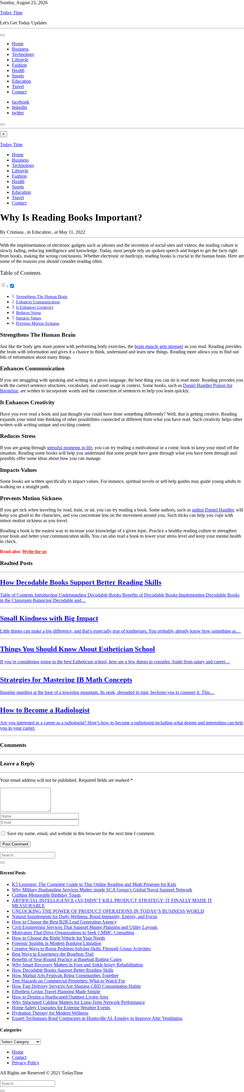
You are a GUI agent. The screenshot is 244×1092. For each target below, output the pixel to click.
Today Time (11, 12)
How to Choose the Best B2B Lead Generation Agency (64, 921)
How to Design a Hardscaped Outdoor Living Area (60, 996)
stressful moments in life (69, 447)
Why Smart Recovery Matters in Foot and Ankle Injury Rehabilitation (77, 964)
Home (18, 43)
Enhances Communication (38, 301)
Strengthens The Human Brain (41, 296)
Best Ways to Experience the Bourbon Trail (52, 954)
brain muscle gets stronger (158, 346)
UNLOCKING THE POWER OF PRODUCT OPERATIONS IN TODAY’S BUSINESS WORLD (108, 911)
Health (18, 70)
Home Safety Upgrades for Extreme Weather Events (61, 1007)
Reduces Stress (28, 312)
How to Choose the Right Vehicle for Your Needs (58, 937)
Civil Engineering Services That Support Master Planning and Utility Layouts (84, 927)
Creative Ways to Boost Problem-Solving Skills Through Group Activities (81, 948)
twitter (18, 112)
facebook (20, 101)
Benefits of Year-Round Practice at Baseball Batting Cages (67, 959)
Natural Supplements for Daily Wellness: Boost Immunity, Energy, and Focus (84, 916)
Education (21, 81)
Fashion (19, 65)
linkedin (19, 107)
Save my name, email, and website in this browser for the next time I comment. (81, 833)
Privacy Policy (25, 1062)
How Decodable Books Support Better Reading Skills (62, 970)
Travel (18, 86)
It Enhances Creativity (35, 307)
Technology (23, 54)
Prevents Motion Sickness (37, 323)
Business (20, 49)
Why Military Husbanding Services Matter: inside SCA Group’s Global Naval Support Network (102, 889)
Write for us (34, 551)
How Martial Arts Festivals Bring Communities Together (65, 975)
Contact (19, 91)
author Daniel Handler (213, 509)
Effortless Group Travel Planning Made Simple (56, 991)
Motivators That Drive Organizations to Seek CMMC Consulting (73, 932)
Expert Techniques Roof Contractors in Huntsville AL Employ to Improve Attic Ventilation (97, 1018)
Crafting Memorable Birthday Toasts (46, 895)
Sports (18, 75)
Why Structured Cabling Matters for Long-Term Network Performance (78, 1002)
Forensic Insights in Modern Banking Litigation (56, 943)
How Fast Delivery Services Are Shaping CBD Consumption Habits (76, 986)
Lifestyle (20, 59)
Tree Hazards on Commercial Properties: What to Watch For (68, 980)
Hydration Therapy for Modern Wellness (50, 1012)
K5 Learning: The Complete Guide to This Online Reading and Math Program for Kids (94, 884)
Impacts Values (28, 318)
